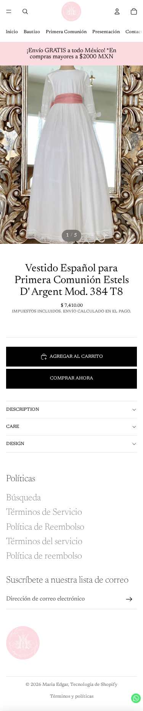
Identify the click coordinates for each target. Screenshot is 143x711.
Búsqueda (23, 498)
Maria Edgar (55, 684)
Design (15, 444)
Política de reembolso (44, 556)
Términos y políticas (71, 696)
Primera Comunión (66, 32)
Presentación (106, 32)
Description (22, 409)
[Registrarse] (129, 599)
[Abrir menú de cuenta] (117, 11)
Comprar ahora (71, 378)
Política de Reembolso (45, 527)
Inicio (12, 32)
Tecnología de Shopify (93, 684)
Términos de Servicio (44, 512)
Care (12, 426)
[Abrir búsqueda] (25, 11)
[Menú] (9, 11)
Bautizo (32, 32)
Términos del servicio (44, 541)
